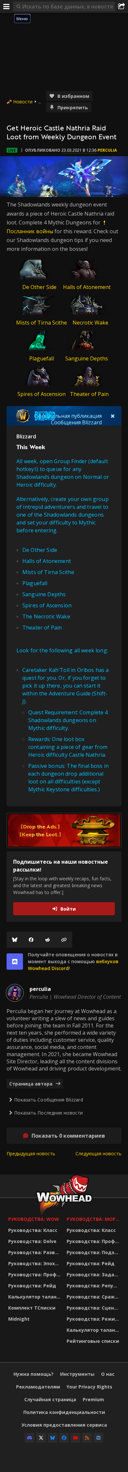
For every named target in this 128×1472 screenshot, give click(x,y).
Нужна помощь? (33, 1374)
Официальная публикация (68, 416)
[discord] (15, 961)
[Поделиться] (121, 6)
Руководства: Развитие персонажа (35, 1252)
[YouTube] (75, 1438)
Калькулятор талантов (35, 1297)
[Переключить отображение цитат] (113, 416)
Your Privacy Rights (89, 1387)
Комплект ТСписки (31, 1308)
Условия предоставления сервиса (64, 1425)
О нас (108, 1374)
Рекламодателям (38, 1387)
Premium (93, 1399)
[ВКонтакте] (98, 1438)
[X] (41, 1438)
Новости (22, 102)
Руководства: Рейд (32, 1285)
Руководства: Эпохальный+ (35, 1263)
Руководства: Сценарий (94, 1308)
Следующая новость (98, 1153)
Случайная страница (50, 1399)
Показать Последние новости (48, 1113)
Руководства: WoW (33, 1219)
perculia (107, 150)
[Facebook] (31, 940)
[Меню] (6, 6)
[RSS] (87, 1438)
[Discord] (29, 1438)
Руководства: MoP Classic (94, 1219)
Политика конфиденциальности (64, 1412)
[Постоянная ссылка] (64, 940)
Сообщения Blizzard (76, 422)
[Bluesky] (15, 940)
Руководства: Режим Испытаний (94, 1319)
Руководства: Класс (32, 1230)
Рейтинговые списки (93, 1341)
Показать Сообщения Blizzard (48, 1100)
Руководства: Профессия (35, 1274)
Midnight (19, 1319)
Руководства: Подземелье (94, 1252)
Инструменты (77, 1374)
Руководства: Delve (32, 1241)
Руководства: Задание (94, 1274)
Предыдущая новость (31, 1153)
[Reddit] (47, 940)
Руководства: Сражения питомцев (94, 1297)
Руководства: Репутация (94, 1285)
